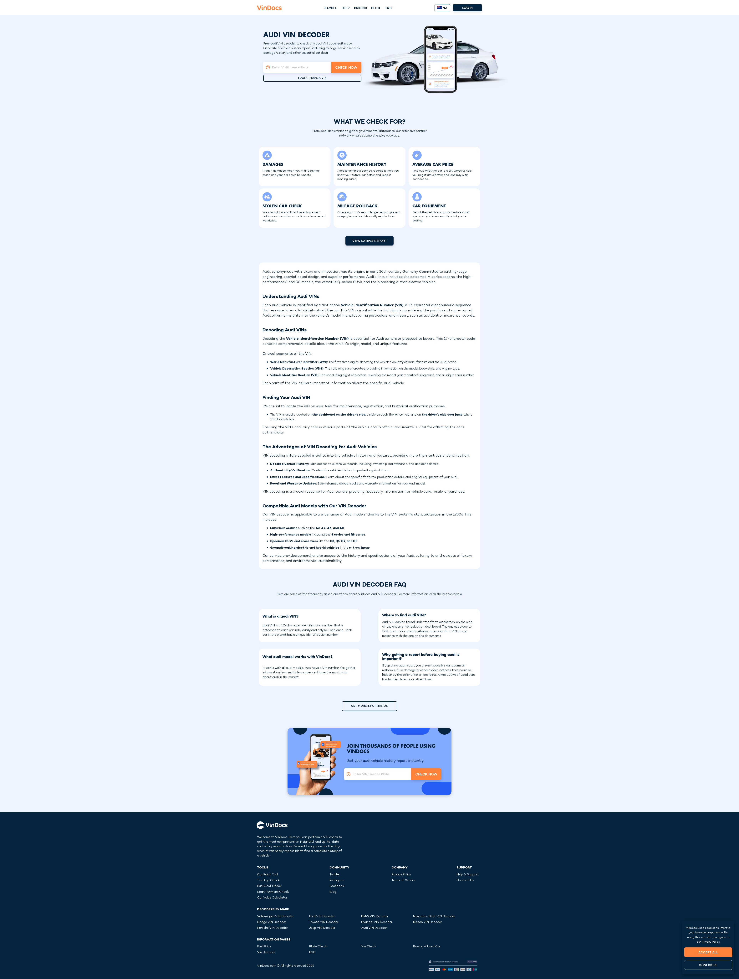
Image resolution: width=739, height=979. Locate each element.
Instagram (336, 880)
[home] (269, 7)
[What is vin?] (266, 67)
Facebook (336, 886)
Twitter (334, 875)
